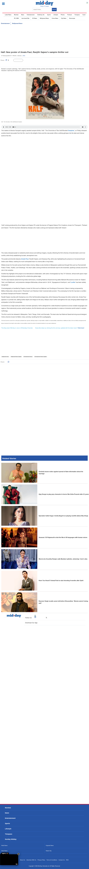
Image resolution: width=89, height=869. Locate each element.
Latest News (8, 14)
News (22, 14)
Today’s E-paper (44, 6)
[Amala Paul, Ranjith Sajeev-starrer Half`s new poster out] (9, 859)
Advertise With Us (31, 860)
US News (34, 18)
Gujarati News (50, 845)
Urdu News (4, 850)
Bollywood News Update (16, 356)
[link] (4, 853)
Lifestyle (55, 14)
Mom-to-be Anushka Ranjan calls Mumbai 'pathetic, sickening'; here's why (63, 559)
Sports (49, 14)
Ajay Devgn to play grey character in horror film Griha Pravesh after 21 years (64, 494)
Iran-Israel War (25, 18)
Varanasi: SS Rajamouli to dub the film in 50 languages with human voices (63, 537)
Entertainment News (28, 356)
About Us (22, 860)
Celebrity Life (40, 14)
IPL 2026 (16, 18)
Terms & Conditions (51, 860)
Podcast (69, 14)
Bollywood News (44, 18)
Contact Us (62, 860)
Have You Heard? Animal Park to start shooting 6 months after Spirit (61, 580)
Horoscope (72, 18)
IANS (24, 55)
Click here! (81, 328)
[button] (8, 3)
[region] (44, 38)
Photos (63, 14)
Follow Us (19, 60)
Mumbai (16, 14)
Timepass (77, 14)
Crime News (55, 18)
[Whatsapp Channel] (13, 64)
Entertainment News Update (40, 356)
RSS (67, 860)
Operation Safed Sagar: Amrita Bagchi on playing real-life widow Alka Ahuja (63, 516)
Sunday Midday (10, 839)
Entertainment (30, 14)
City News (63, 18)
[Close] (18, 854)
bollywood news (5, 356)
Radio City (48, 850)
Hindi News (4, 845)
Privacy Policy (41, 860)
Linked (11, 60)
